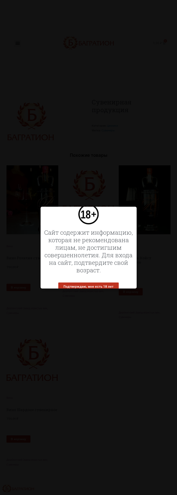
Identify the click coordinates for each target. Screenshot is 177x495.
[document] (88, 247)
